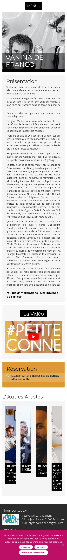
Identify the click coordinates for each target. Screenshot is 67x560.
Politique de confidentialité (33, 553)
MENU (32, 6)
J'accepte (25, 547)
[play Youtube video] (33, 337)
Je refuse (41, 547)
